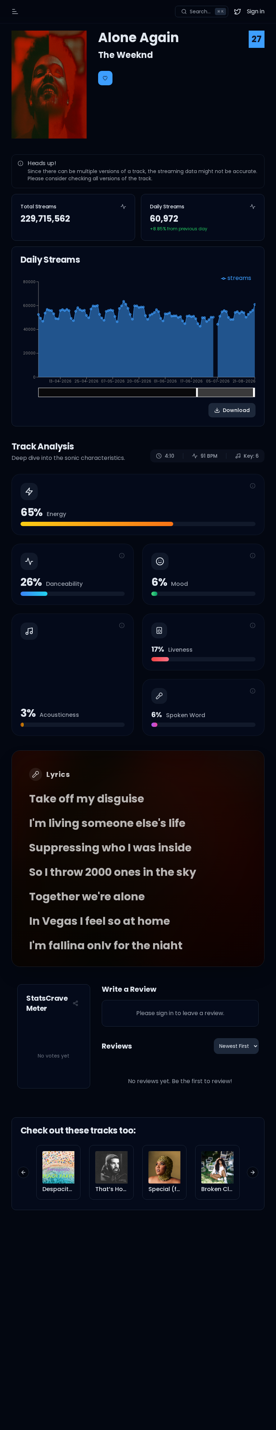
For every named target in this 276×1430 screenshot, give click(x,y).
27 (257, 39)
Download (236, 410)
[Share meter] (75, 1003)
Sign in (255, 11)
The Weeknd (125, 55)
